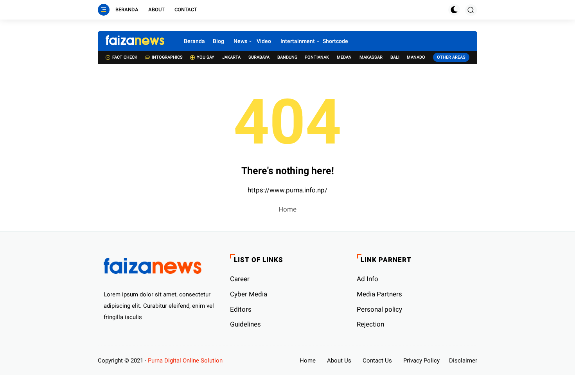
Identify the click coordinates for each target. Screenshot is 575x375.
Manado (416, 57)
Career (240, 279)
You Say (205, 57)
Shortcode (335, 41)
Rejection (370, 324)
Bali (394, 57)
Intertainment (297, 41)
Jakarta (231, 57)
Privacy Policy (421, 360)
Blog (218, 41)
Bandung (287, 57)
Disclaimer (463, 360)
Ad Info (367, 279)
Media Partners (379, 294)
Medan (344, 57)
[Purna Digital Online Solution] (135, 41)
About (156, 10)
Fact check (124, 57)
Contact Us (377, 360)
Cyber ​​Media (248, 294)
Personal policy (379, 309)
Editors (241, 309)
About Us (339, 360)
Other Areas (451, 57)
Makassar (371, 57)
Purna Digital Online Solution (185, 360)
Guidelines (245, 324)
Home (287, 209)
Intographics (167, 57)
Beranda (126, 10)
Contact (185, 10)
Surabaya (259, 57)
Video (264, 41)
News (240, 41)
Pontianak (317, 57)
